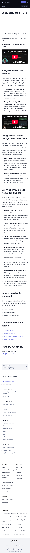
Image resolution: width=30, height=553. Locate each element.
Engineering (5, 502)
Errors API (6, 444)
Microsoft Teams (7, 428)
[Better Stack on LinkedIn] (13, 549)
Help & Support (20, 467)
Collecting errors (8, 389)
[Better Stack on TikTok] (10, 549)
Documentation (20, 469)
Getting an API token (8, 447)
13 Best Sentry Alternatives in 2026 (11, 524)
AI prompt (5, 407)
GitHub (5, 436)
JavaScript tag (6, 384)
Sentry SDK (6, 396)
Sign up (23, 2)
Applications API (7, 450)
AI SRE (3, 467)
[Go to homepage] (6, 2)
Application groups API (9, 453)
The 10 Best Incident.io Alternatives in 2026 (13, 531)
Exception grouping (8, 404)
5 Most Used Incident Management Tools (13, 534)
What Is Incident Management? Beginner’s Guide (15, 513)
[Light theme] (23, 6)
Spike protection (7, 415)
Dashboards (19, 478)
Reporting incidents (8, 423)
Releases (5, 409)
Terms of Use (8, 545)
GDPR (23, 545)
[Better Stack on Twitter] (16, 549)
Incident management (7, 485)
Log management (6, 472)
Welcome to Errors (8, 381)
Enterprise (18, 472)
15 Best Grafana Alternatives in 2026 (12, 528)
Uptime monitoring (6, 488)
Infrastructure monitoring (5, 476)
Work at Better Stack (7, 499)
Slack (4, 425)
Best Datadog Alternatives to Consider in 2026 (14, 516)
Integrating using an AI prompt (9, 392)
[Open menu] (27, 2)
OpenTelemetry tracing (8, 469)
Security (4, 505)
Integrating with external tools (13, 336)
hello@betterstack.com (9, 354)
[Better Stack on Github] (18, 549)
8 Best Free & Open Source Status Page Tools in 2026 (14, 520)
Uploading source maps (9, 412)
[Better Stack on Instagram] (8, 549)
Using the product (8, 401)
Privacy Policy (17, 545)
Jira (4, 434)
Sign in (18, 2)
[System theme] (25, 6)
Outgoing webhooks (8, 439)
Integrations (6, 420)
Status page (5, 491)
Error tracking (5, 479)
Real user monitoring (7, 482)
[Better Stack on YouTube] (22, 549)
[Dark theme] (27, 6)
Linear (4, 431)
